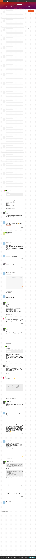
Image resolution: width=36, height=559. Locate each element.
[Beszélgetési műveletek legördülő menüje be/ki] (33, 11)
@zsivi (15, 333)
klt (7, 213)
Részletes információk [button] (23, 557)
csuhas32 (8, 319)
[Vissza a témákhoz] (1, 1)
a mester (8, 256)
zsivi (8, 194)
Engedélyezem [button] (32, 557)
